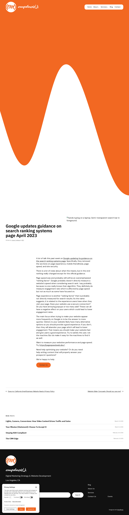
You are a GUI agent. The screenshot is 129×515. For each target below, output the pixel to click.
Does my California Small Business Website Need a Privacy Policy (31, 391)
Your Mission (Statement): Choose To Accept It (26, 427)
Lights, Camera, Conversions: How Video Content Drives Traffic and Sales (38, 421)
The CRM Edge (12, 438)
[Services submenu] (107, 7)
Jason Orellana (16, 240)
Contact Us (43, 365)
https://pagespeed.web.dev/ (52, 345)
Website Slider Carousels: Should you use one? (104, 391)
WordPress (120, 510)
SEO (23, 240)
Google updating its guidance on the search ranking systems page (64, 259)
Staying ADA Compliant (16, 433)
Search (77, 495)
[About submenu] (98, 7)
